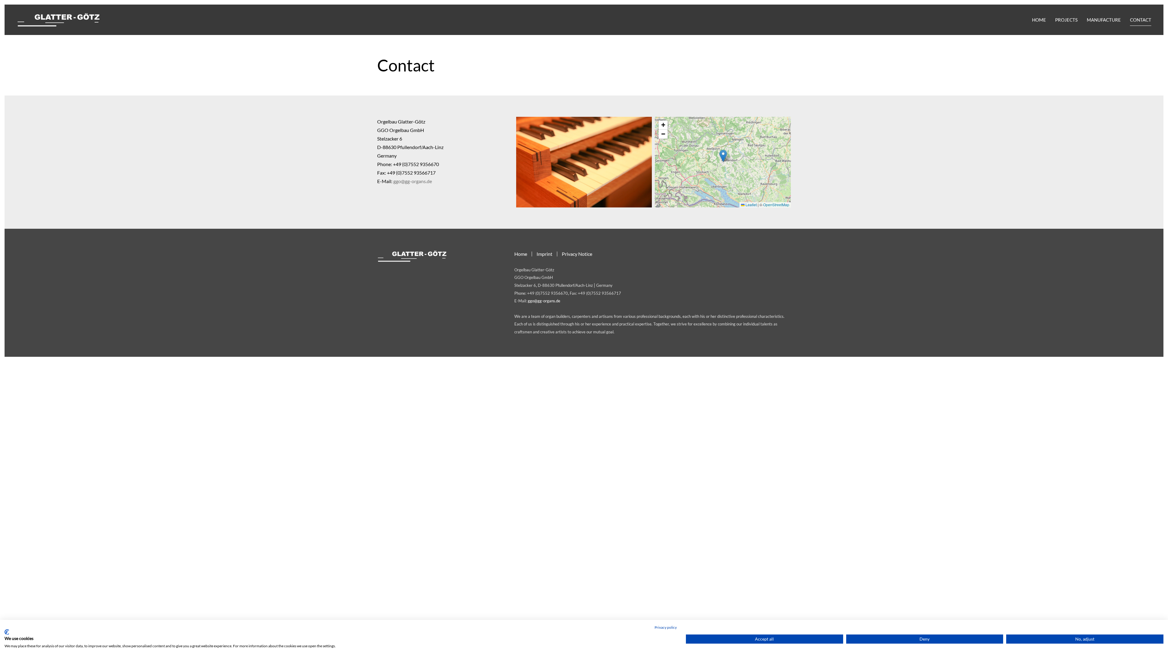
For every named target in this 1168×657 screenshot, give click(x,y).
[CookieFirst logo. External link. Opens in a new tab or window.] (7, 632)
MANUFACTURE (1104, 20)
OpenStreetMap (776, 204)
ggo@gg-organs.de (412, 181)
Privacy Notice (577, 254)
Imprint (544, 254)
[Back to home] (58, 20)
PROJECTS (1066, 20)
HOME (1039, 20)
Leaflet (751, 204)
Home (520, 254)
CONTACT (1140, 20)
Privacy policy (666, 627)
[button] (723, 156)
